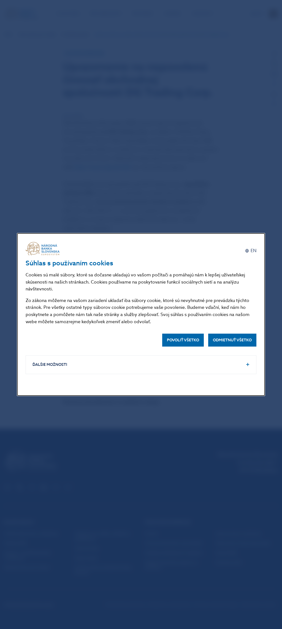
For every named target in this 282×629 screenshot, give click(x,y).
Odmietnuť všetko (232, 340)
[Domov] (43, 248)
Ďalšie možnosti (49, 364)
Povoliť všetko (183, 340)
